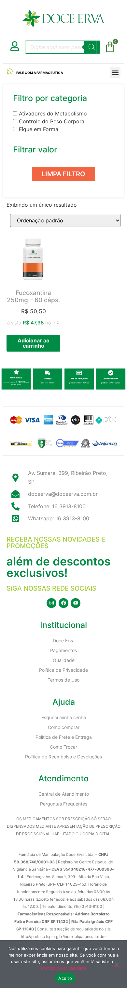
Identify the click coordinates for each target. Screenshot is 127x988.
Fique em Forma (38, 129)
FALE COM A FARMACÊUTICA (39, 73)
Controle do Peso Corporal (52, 121)
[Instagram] (51, 603)
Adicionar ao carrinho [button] (33, 343)
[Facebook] (63, 603)
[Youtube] (75, 603)
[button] (115, 72)
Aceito (65, 978)
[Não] (116, 964)
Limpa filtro (63, 174)
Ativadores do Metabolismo (53, 113)
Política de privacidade (63, 968)
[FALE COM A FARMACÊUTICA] (10, 71)
